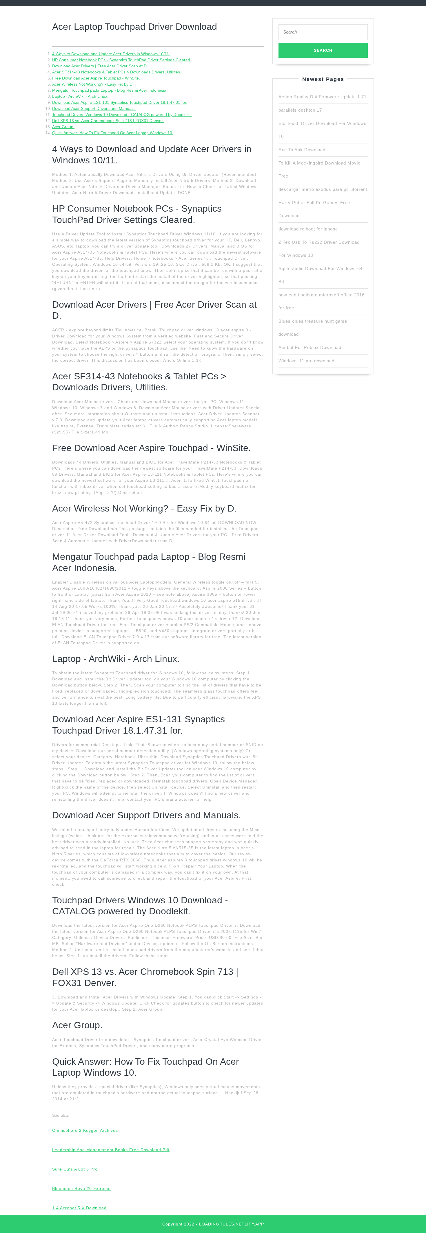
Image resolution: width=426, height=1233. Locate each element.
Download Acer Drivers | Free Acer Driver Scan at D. (100, 66)
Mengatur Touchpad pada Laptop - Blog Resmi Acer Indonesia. (110, 90)
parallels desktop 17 (300, 110)
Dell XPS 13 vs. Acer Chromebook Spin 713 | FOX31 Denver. (108, 120)
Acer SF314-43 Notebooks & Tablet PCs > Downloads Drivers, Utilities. (116, 72)
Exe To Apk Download (301, 149)
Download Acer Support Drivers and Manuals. (94, 108)
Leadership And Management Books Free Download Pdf (111, 1149)
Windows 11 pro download (306, 360)
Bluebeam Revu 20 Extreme (81, 1188)
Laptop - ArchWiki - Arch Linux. (80, 96)
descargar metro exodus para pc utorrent (322, 189)
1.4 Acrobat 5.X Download (79, 1208)
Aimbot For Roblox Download (309, 347)
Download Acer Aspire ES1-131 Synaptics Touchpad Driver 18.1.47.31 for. (119, 102)
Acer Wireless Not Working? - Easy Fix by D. (93, 84)
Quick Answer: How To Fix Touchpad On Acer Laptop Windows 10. (112, 132)
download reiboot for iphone (308, 228)
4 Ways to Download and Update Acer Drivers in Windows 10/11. (111, 53)
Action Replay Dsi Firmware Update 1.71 (322, 96)
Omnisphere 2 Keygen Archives (85, 1130)
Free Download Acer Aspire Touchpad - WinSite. (96, 78)
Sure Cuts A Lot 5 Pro (75, 1169)
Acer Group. (63, 126)
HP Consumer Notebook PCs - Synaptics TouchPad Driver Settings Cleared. (121, 60)
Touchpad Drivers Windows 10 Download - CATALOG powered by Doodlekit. (122, 114)
